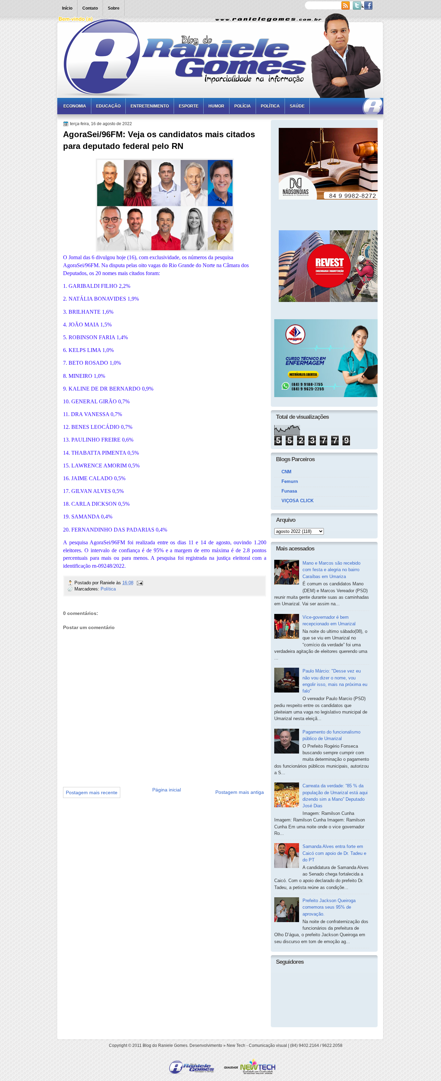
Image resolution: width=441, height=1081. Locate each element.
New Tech (236, 1045)
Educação (108, 106)
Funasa (289, 491)
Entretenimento (150, 106)
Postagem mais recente (91, 792)
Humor (216, 106)
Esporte (188, 106)
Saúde (297, 106)
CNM (286, 471)
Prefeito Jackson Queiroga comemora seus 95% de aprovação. (329, 907)
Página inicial (166, 789)
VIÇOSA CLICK (297, 500)
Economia (74, 106)
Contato (90, 8)
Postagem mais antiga (239, 792)
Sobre (114, 8)
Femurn (289, 481)
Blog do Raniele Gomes (165, 1045)
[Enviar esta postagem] (139, 582)
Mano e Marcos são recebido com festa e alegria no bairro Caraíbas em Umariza (331, 569)
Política (270, 106)
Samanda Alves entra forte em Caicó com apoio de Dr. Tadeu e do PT (334, 853)
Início (67, 8)
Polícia (242, 106)
